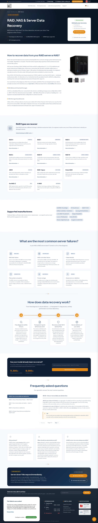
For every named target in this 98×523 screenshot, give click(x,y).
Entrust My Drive (78, 1)
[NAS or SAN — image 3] (82, 80)
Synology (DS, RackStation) (82, 211)
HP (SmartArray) (75, 208)
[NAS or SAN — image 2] (76, 80)
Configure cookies (20, 517)
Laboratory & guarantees (54, 5)
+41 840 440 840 (41, 1)
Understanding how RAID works (24, 133)
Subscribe (87, 492)
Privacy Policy (10, 512)
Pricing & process (41, 5)
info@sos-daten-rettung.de (63, 1)
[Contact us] (94, 519)
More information (13, 148)
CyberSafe (31, 83)
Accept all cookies (31, 517)
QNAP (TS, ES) (85, 208)
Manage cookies (67, 512)
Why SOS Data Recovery (69, 510)
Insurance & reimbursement (67, 507)
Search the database (69, 369)
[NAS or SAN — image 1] (70, 80)
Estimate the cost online (80, 37)
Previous (43, 422)
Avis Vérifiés (51, 83)
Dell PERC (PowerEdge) (62, 208)
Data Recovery (31, 5)
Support (65, 5)
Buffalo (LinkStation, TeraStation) (64, 211)
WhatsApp (50, 1)
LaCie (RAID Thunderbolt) (63, 214)
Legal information (67, 504)
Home (8, 11)
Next (56, 422)
